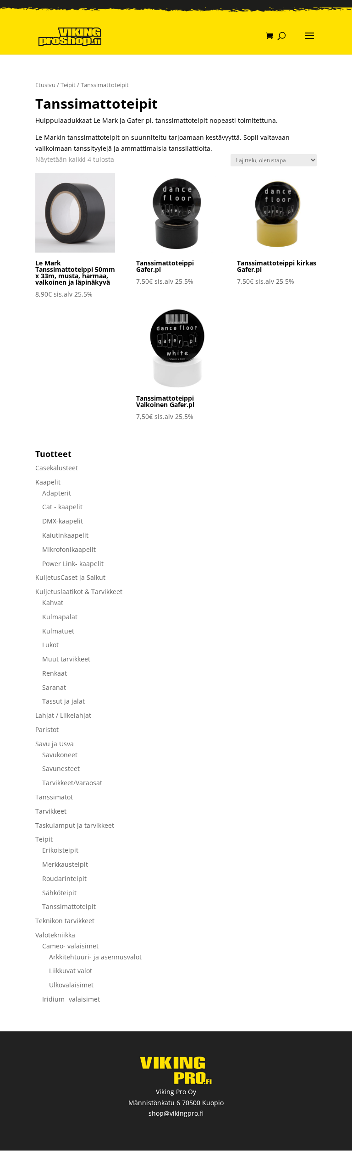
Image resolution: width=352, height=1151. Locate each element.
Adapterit (56, 493)
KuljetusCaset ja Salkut (70, 577)
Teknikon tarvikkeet (64, 920)
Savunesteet (61, 768)
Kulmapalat (59, 616)
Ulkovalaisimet (71, 984)
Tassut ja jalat (63, 701)
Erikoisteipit (60, 850)
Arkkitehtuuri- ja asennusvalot (95, 957)
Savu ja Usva (54, 743)
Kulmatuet (58, 631)
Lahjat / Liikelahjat (63, 715)
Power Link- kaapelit (73, 563)
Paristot (47, 729)
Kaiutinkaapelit (65, 535)
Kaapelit (47, 482)
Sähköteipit (59, 892)
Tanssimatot (54, 797)
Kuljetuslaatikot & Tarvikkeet (78, 591)
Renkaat (54, 673)
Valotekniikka (55, 935)
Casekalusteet (56, 467)
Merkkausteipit (65, 864)
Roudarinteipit (64, 878)
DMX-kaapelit (62, 521)
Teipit (68, 85)
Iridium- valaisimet (71, 999)
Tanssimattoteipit (69, 906)
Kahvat (52, 602)
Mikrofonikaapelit (69, 549)
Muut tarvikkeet (66, 659)
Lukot (50, 644)
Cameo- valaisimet (70, 946)
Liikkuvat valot (70, 970)
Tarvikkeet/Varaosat (72, 782)
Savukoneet (59, 754)
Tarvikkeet (50, 811)
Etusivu (45, 85)
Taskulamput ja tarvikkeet (74, 825)
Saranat (54, 687)
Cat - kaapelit (62, 506)
